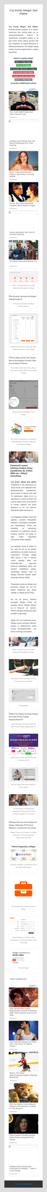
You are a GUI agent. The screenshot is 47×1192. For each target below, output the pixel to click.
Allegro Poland (20, 1184)
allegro (30, 1184)
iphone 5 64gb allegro (23, 62)
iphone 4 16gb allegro (23, 80)
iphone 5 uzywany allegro (23, 58)
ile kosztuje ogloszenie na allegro (23, 69)
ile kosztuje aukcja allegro (23, 72)
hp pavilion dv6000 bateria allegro (23, 83)
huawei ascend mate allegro (23, 76)
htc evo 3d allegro (23, 65)
